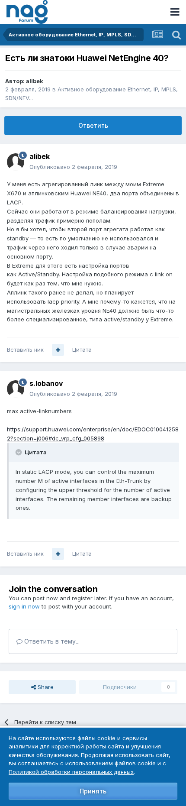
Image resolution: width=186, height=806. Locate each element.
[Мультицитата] (58, 350)
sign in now (24, 606)
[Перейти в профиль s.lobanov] (15, 389)
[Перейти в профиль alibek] (15, 162)
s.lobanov (46, 383)
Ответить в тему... (51, 641)
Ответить (93, 125)
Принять (93, 791)
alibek (34, 81)
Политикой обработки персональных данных (71, 771)
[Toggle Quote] (19, 452)
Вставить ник (25, 349)
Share (45, 686)
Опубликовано (73, 166)
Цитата (82, 349)
